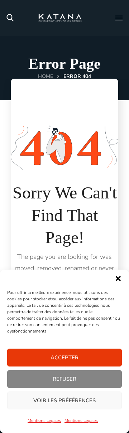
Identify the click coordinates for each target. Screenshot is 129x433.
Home (45, 76)
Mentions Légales (44, 420)
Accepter (64, 357)
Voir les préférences (64, 400)
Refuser (64, 379)
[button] (118, 278)
